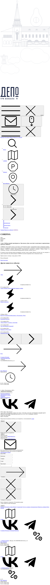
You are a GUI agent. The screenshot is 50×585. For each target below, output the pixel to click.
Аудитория (3, 358)
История (7, 357)
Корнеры (2, 137)
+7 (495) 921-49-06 (5, 540)
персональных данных (6, 452)
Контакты (8, 358)
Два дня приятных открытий (7, 326)
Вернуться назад (4, 260)
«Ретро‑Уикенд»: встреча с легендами (9, 322)
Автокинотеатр (34, 507)
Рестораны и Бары (9, 507)
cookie (32, 418)
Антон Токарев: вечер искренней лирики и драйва (12, 288)
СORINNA (15, 229)
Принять (2, 421)
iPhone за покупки (5, 301)
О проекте (3, 357)
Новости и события (17, 137)
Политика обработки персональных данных (6, 394)
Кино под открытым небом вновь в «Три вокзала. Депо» (13, 315)
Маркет (11, 137)
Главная (2, 229)
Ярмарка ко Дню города (6, 329)
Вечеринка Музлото (5, 319)
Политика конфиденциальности (5, 397)
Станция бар (19, 507)
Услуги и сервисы (27, 507)
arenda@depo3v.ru (11, 436)
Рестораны (7, 137)
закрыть (2, 434)
